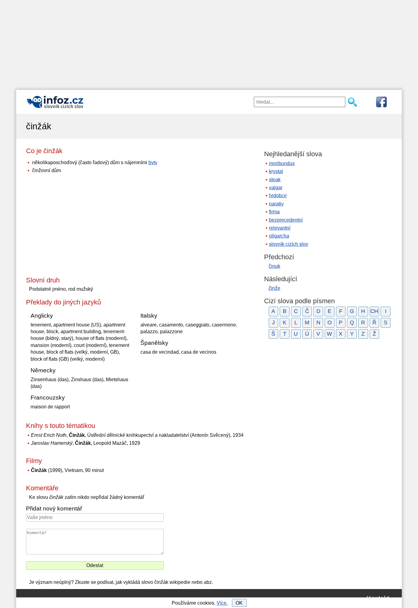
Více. (222, 603)
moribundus (282, 163)
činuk (274, 266)
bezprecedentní (286, 220)
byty (152, 162)
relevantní (279, 227)
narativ (276, 203)
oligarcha (279, 235)
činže (274, 288)
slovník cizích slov (288, 244)
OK (239, 603)
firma (274, 211)
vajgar (275, 187)
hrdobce (278, 195)
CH (374, 311)
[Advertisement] (209, 43)
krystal (276, 171)
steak (275, 179)
